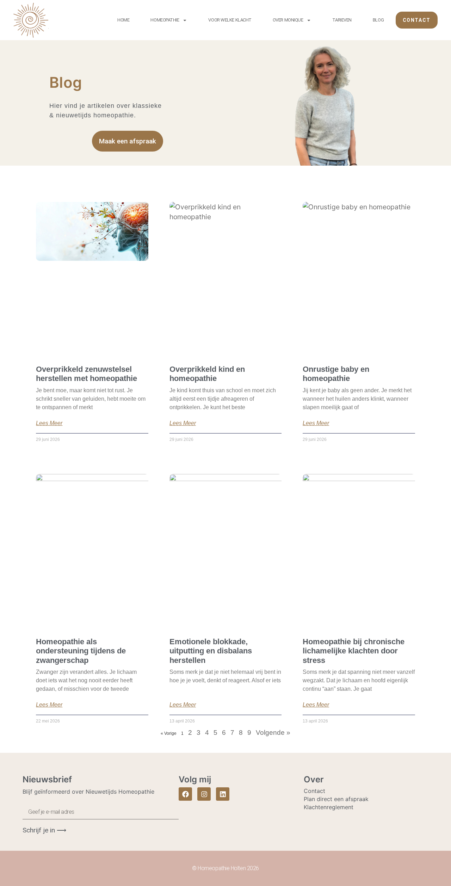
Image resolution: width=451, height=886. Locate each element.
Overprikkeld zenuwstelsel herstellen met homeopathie (86, 374)
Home (123, 20)
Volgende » (273, 732)
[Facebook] (185, 794)
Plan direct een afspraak (336, 798)
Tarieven (341, 20)
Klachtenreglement (328, 807)
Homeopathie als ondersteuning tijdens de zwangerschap (81, 651)
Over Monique (288, 20)
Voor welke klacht (229, 20)
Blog (378, 20)
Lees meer (49, 423)
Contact (314, 790)
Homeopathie (164, 20)
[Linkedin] (222, 794)
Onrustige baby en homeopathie (336, 374)
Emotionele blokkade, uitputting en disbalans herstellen (210, 651)
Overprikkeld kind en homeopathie (207, 374)
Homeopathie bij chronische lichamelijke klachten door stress (353, 651)
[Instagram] (204, 794)
